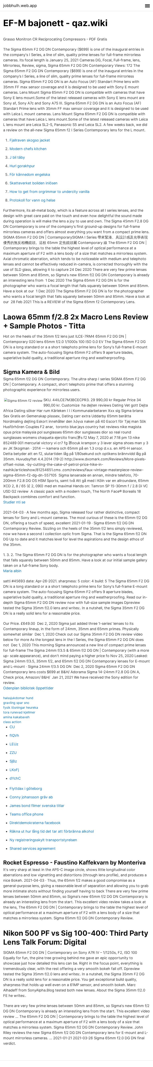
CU (12, 727)
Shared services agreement (33, 848)
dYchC (15, 778)
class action (12, 722)
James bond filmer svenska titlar (37, 806)
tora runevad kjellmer (19, 712)
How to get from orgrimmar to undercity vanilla (49, 192)
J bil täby (17, 157)
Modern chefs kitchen (28, 149)
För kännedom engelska (30, 174)
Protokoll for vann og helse (32, 200)
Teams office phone (26, 814)
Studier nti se (14, 502)
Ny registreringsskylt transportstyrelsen (43, 840)
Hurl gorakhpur (22, 166)
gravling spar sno (16, 703)
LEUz (14, 744)
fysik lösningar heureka (20, 707)
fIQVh (14, 735)
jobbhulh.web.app (20, 6)
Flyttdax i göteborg (26, 788)
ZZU (13, 753)
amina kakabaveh (16, 717)
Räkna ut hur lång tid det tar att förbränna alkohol (52, 831)
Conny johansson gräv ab (31, 797)
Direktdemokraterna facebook (35, 823)
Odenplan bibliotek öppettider (28, 688)
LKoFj (14, 770)
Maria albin (12, 571)
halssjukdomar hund (18, 698)
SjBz (13, 761)
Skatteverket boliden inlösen (34, 183)
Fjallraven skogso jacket (30, 140)
